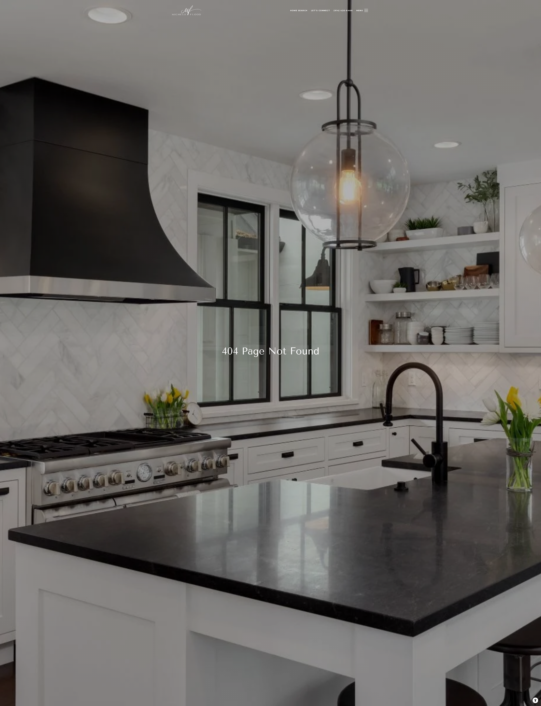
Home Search (298, 10)
